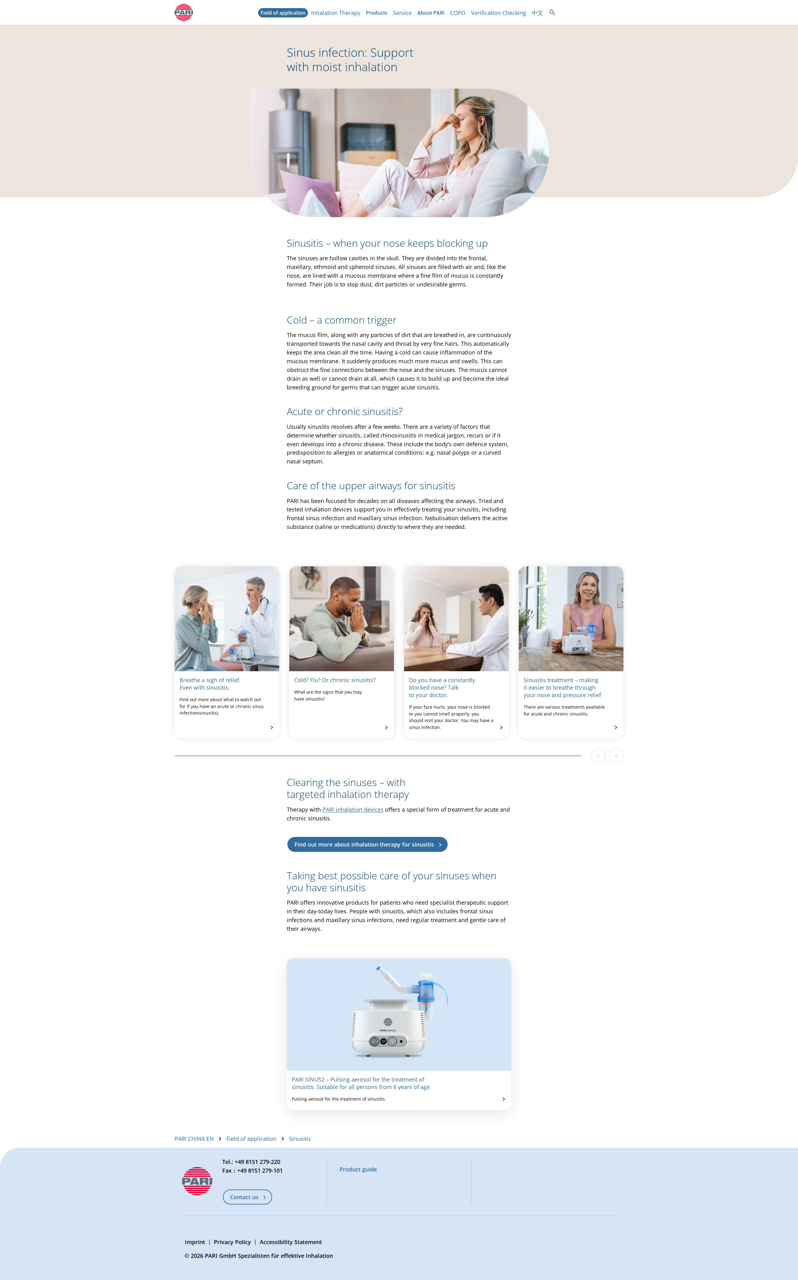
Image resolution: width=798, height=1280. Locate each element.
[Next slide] (615, 755)
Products (378, 13)
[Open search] (552, 12)
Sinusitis (300, 1138)
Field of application (284, 13)
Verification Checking (498, 13)
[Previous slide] (598, 755)
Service (402, 13)
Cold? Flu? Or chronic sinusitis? (335, 680)
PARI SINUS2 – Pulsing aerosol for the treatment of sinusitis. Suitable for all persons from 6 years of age (361, 1083)
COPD (457, 13)
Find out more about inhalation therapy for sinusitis (364, 844)
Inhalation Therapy (335, 13)
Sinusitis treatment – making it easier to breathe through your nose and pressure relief (562, 687)
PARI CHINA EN (194, 1138)
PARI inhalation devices (352, 809)
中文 (537, 13)
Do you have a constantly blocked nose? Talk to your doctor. (442, 687)
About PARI (432, 13)
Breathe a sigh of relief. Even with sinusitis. (210, 683)
